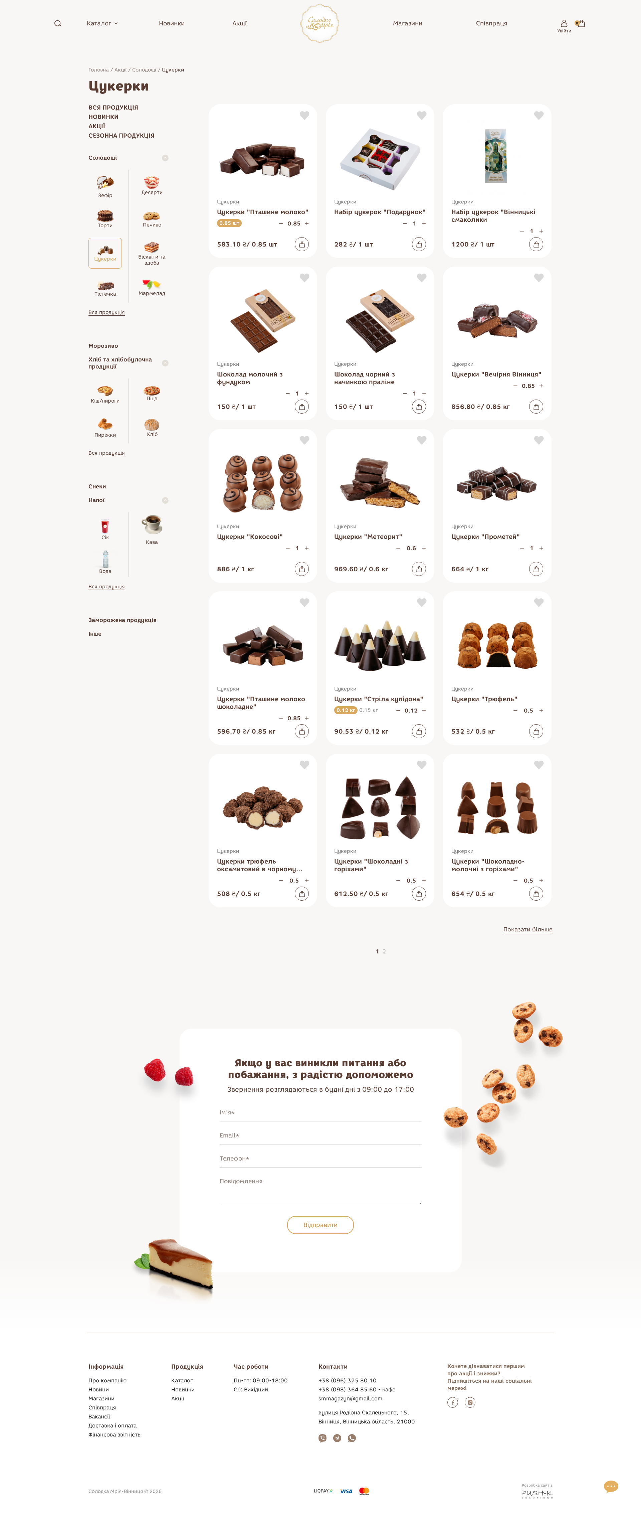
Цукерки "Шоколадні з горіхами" (371, 865)
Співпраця (491, 23)
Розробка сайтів (537, 1485)
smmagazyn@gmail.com (350, 1398)
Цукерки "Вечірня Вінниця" (496, 374)
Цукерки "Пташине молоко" (262, 212)
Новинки (172, 23)
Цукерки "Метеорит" (368, 537)
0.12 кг (346, 710)
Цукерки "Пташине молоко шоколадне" (261, 703)
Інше (94, 633)
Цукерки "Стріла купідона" (378, 699)
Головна (98, 70)
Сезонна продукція (121, 135)
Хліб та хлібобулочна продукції (120, 363)
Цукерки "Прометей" (485, 537)
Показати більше (528, 929)
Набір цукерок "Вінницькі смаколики (493, 215)
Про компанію (107, 1380)
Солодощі (144, 70)
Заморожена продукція (122, 620)
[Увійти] (564, 23)
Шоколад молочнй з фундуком (250, 378)
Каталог (182, 1380)
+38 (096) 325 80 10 (347, 1380)
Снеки (97, 486)
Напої (96, 500)
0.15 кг (368, 710)
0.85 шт (229, 223)
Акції (239, 23)
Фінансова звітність (114, 1434)
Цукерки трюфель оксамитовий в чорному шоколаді (256, 865)
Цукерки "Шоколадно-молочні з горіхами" (488, 865)
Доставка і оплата (112, 1425)
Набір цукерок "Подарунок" (380, 212)
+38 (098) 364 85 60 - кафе (356, 1389)
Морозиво (103, 345)
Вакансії (99, 1416)
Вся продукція (113, 107)
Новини (98, 1389)
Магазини (407, 23)
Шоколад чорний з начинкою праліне (364, 378)
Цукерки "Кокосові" (250, 537)
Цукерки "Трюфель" (484, 699)
